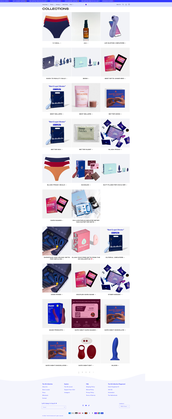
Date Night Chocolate (114, 330)
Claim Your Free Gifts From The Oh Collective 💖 (86, 258)
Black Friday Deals (56, 185)
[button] (45, 4)
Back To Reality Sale (56, 78)
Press (43, 392)
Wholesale (45, 395)
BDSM (85, 78)
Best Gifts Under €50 (114, 78)
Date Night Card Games (85, 330)
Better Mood (114, 114)
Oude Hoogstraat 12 (113, 387)
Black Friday (114, 149)
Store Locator (46, 389)
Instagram (67, 392)
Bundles (85, 185)
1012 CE (110, 389)
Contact (44, 398)
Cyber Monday (114, 294)
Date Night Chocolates (56, 365)
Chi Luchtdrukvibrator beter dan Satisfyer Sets (86, 221)
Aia (85, 43)
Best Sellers (56, 114)
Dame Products (56, 330)
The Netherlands (112, 395)
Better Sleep (85, 149)
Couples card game (85, 294)
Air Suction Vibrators (114, 43)
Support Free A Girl (69, 389)
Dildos (114, 365)
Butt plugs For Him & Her (114, 185)
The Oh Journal (68, 387)
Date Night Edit (85, 365)
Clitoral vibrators (114, 257)
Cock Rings (56, 294)
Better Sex (56, 149)
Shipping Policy (90, 387)
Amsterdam (111, 392)
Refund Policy (90, 389)
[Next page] (93, 372)
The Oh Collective (50, 415)
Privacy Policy (90, 392)
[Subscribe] (64, 407)
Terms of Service (90, 395)
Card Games (56, 220)
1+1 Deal (56, 43)
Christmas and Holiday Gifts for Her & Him (57, 258)
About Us (45, 387)
